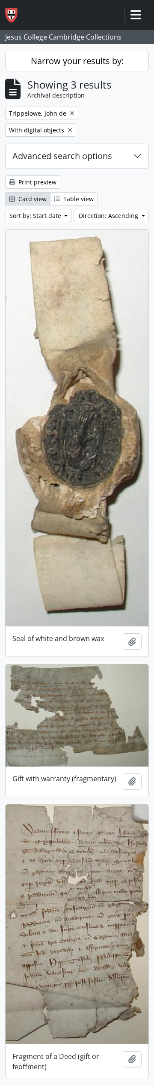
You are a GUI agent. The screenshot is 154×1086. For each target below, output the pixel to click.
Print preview (36, 182)
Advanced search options (62, 156)
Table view (78, 199)
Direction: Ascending (109, 216)
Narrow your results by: (77, 61)
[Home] (14, 15)
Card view (32, 199)
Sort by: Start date (36, 216)
